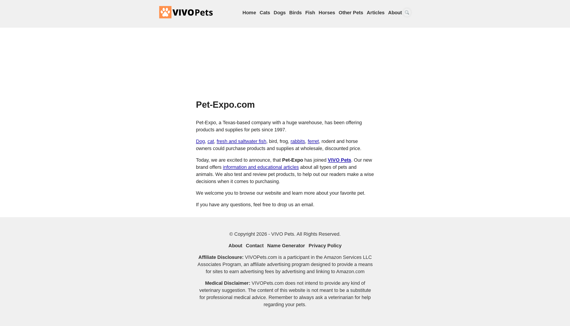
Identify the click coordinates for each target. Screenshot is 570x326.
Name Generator (286, 245)
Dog (200, 141)
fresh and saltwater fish (241, 141)
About (395, 12)
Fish (310, 12)
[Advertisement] (285, 65)
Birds (295, 12)
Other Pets (351, 12)
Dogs (280, 12)
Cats (265, 12)
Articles (376, 12)
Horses (327, 12)
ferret (313, 141)
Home (249, 12)
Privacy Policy (325, 245)
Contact (255, 245)
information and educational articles (261, 167)
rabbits (298, 141)
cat (211, 141)
